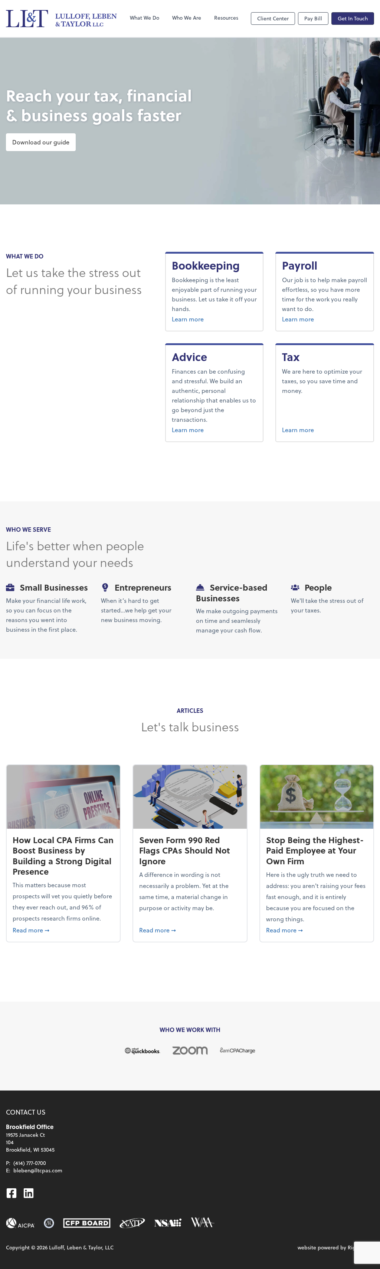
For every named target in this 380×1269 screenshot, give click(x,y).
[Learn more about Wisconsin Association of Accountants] (202, 1223)
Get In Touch (353, 18)
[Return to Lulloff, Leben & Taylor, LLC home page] (61, 18)
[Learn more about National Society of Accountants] (168, 1223)
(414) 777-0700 (29, 1163)
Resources (226, 17)
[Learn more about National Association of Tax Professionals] (132, 1223)
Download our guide (40, 142)
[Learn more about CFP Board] (87, 1223)
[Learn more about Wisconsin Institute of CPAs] (49, 1223)
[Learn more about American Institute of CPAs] (20, 1223)
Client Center (273, 18)
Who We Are (186, 17)
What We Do (144, 17)
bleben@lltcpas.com (37, 1170)
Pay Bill (313, 18)
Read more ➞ (63, 929)
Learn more (214, 318)
